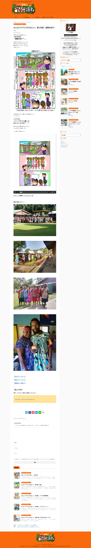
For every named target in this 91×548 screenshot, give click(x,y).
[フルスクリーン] (54, 192)
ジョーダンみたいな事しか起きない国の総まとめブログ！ (45, 544)
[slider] (34, 192)
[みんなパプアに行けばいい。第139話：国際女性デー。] (36, 412)
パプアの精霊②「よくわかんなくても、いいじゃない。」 (74, 123)
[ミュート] (52, 192)
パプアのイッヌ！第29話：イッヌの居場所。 (27, 525)
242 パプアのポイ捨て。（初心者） (29, 475)
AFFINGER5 (68, 546)
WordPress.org (64, 146)
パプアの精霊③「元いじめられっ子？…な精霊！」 (74, 112)
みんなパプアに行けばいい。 (20, 418)
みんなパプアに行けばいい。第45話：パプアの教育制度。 (35, 495)
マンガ (15, 17)
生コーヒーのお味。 (73, 101)
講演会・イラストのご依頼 (47, 17)
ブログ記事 (37, 17)
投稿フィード (63, 143)
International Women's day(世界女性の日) (25, 399)
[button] (35, 163)
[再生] (15, 192)
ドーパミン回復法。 (73, 91)
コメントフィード (64, 144)
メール (16, 448)
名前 (15, 442)
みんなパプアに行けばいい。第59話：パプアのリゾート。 (35, 506)
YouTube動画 (26, 17)
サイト (15, 453)
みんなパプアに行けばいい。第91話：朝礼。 (32, 484)
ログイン (63, 141)
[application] (35, 163)
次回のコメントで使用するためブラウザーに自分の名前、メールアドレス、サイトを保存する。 (35, 459)
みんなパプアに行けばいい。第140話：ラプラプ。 (28, 526)
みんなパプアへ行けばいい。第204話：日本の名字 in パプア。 (36, 517)
